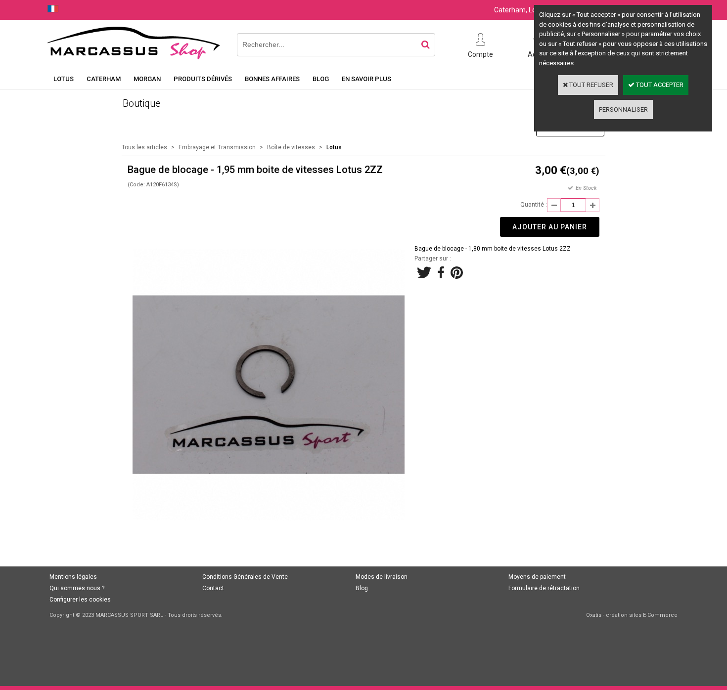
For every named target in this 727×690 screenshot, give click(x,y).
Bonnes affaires (272, 79)
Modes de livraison (382, 576)
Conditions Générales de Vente (245, 576)
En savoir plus (366, 79)
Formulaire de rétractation (544, 588)
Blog (321, 79)
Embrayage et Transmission (217, 147)
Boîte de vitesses (291, 147)
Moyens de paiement (537, 576)
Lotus (63, 79)
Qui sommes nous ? (76, 588)
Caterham (104, 79)
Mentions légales (73, 576)
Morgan (147, 79)
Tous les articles (144, 147)
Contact (213, 588)
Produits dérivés (203, 79)
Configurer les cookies (80, 599)
